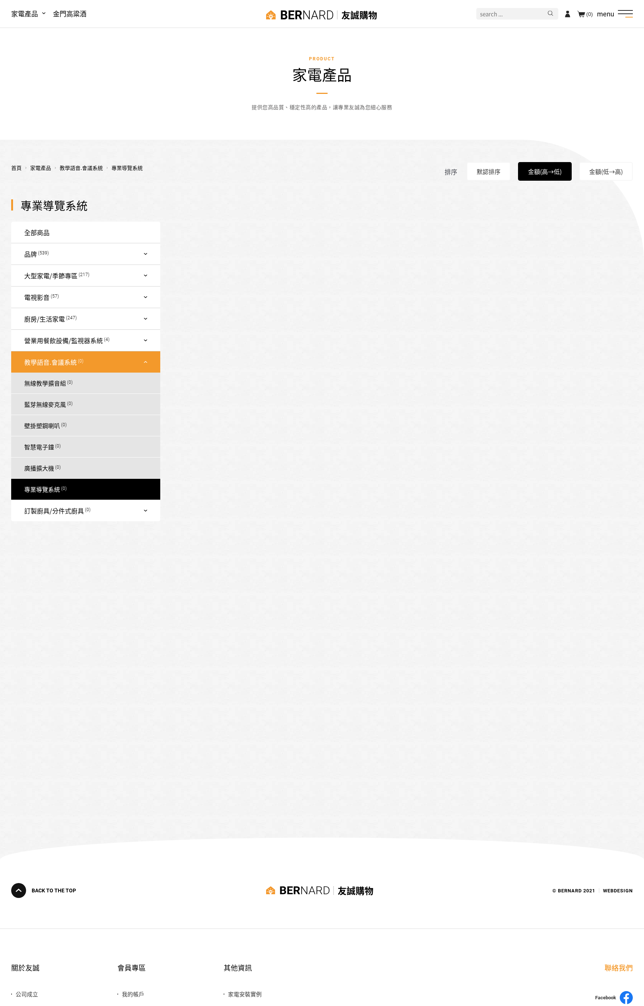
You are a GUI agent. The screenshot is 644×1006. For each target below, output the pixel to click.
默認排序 (489, 171)
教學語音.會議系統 (50, 362)
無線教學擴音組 (45, 383)
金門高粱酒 (69, 13)
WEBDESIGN (618, 890)
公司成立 (27, 994)
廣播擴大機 (39, 468)
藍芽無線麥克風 (45, 404)
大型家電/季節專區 (51, 275)
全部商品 (37, 232)
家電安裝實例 (245, 994)
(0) (589, 14)
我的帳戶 (133, 994)
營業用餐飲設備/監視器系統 (63, 340)
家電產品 (24, 13)
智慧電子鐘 (39, 446)
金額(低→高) (606, 171)
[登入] (567, 13)
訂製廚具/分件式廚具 (54, 510)
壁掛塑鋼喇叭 (42, 425)
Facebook (605, 997)
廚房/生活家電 (44, 318)
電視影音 (37, 297)
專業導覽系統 (42, 489)
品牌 (30, 254)
